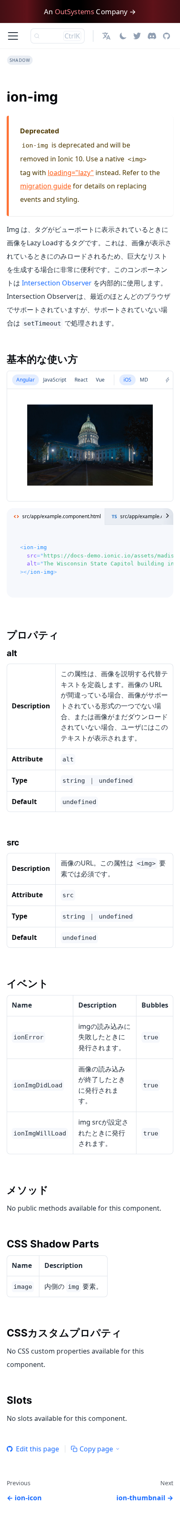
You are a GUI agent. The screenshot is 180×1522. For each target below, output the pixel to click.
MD (144, 379)
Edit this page (37, 1449)
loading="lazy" (71, 172)
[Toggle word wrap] (148, 540)
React (81, 379)
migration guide (45, 186)
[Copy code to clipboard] (163, 540)
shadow (20, 60)
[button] (107, 35)
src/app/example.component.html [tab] (61, 516)
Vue (100, 379)
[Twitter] (137, 36)
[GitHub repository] (166, 36)
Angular (25, 379)
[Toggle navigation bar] (13, 36)
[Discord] (151, 36)
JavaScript (54, 379)
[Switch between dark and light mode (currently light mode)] (123, 36)
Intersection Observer (57, 283)
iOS (127, 379)
